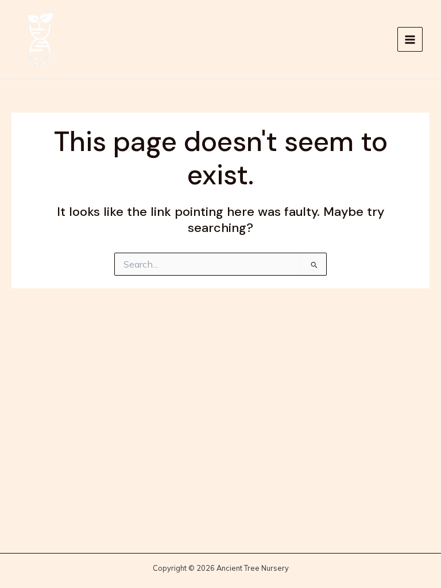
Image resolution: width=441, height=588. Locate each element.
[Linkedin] (381, 40)
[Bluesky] (363, 40)
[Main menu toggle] (410, 39)
